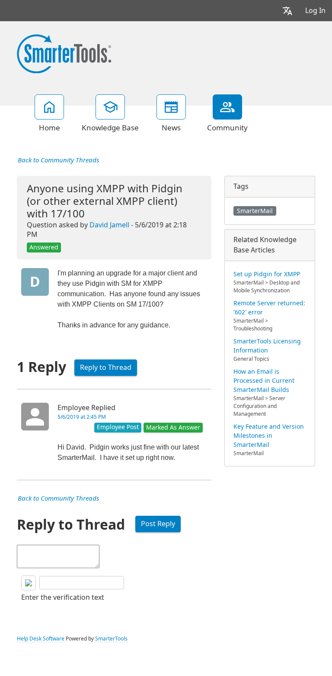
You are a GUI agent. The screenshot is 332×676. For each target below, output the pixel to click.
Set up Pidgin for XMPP (266, 274)
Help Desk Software (40, 639)
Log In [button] (315, 10)
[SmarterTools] (64, 52)
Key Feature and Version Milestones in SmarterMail (268, 435)
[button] (287, 10)
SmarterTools (111, 639)
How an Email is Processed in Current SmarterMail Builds (263, 380)
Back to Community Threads (58, 160)
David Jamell (109, 225)
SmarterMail (255, 210)
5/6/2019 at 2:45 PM (81, 417)
